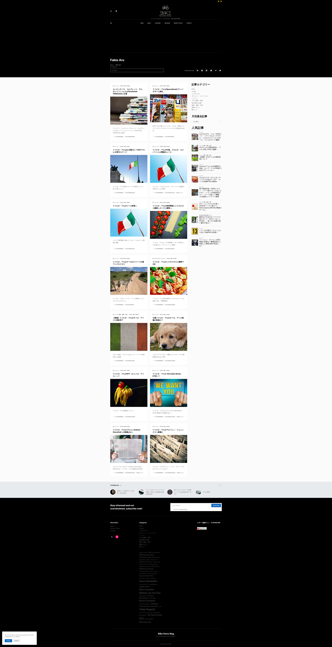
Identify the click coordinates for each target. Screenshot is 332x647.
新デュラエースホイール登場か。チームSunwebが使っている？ (183, 492)
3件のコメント (139, 472)
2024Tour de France (143, 564)
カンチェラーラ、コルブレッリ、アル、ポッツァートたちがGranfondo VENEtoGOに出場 (128, 91)
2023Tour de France (145, 562)
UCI (141, 618)
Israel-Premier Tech (143, 584)
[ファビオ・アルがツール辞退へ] (128, 223)
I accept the (180, 509)
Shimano (154, 604)
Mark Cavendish (146, 589)
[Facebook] (197, 70)
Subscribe (216, 505)
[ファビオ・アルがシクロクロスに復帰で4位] (168, 281)
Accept (8, 640)
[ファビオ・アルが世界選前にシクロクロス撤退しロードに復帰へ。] (168, 225)
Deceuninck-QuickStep (146, 576)
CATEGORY (158, 23)
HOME (141, 23)
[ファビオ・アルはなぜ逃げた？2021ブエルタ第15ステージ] (128, 169)
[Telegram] (215, 70)
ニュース (116, 86)
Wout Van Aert (145, 622)
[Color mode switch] (116, 11)
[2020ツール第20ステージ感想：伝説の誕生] (112, 492)
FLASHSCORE (215, 522)
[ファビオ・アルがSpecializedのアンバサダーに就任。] (168, 108)
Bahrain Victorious (153, 571)
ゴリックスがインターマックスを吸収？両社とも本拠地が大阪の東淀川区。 (155, 492)
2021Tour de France (146, 555)
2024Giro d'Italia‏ (156, 562)
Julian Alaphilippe (153, 584)
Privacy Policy (183, 509)
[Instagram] (221, 1)
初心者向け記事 (196, 103)
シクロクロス (157, 258)
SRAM (160, 606)
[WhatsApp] (220, 70)
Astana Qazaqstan (144, 571)
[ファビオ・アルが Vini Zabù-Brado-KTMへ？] (168, 393)
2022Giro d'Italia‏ (156, 557)
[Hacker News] (211, 70)
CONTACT (189, 23)
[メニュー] (111, 11)
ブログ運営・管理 (197, 100)
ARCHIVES (167, 23)
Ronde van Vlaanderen (144, 604)
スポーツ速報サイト (203, 522)
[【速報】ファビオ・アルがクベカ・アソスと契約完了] (128, 337)
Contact (113, 530)
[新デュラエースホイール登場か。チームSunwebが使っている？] (169, 492)
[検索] (111, 23)
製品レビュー (196, 107)
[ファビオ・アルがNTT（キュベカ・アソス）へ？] (128, 393)
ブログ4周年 (206, 492)
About (112, 526)
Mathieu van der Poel (149, 593)
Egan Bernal (153, 578)
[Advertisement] (166, 39)
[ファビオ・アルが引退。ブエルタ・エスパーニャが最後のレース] (168, 169)
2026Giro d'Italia (155, 566)
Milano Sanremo (143, 596)
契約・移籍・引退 (123, 314)
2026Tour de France (146, 569)
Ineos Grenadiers (148, 581)
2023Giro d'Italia (154, 559)
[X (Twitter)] (218, 1)
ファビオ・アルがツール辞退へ (125, 206)
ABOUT (149, 23)
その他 (194, 91)
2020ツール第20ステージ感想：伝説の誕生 (125, 492)
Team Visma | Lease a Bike (145, 612)
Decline (17, 640)
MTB (193, 89)
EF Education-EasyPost (144, 578)
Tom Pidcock (156, 612)
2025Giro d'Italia (153, 564)
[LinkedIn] (206, 70)
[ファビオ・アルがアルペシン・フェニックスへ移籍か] (168, 449)
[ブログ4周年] (198, 492)
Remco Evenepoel (147, 601)
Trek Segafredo (142, 615)
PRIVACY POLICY (178, 23)
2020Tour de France (154, 552)
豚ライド (194, 110)
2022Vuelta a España (144, 559)
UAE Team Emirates (154, 615)
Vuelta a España (148, 619)
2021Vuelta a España (145, 557)
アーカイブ (113, 67)
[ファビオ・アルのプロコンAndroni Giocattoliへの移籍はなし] (128, 449)
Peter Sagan (152, 598)
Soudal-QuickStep (144, 606)
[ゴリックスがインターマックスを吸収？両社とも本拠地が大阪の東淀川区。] (141, 492)
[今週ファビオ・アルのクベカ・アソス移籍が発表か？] (168, 337)
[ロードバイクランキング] (202, 528)
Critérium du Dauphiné (152, 573)
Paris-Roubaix (143, 598)
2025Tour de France (145, 566)
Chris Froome (142, 573)
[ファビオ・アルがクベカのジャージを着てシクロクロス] (128, 281)
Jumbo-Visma (144, 587)
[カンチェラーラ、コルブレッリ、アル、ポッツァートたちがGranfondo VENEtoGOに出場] (128, 111)
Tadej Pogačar (147, 609)
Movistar (151, 596)
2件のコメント (179, 192)
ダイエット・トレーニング (200, 96)
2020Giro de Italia (143, 552)
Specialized (154, 606)
